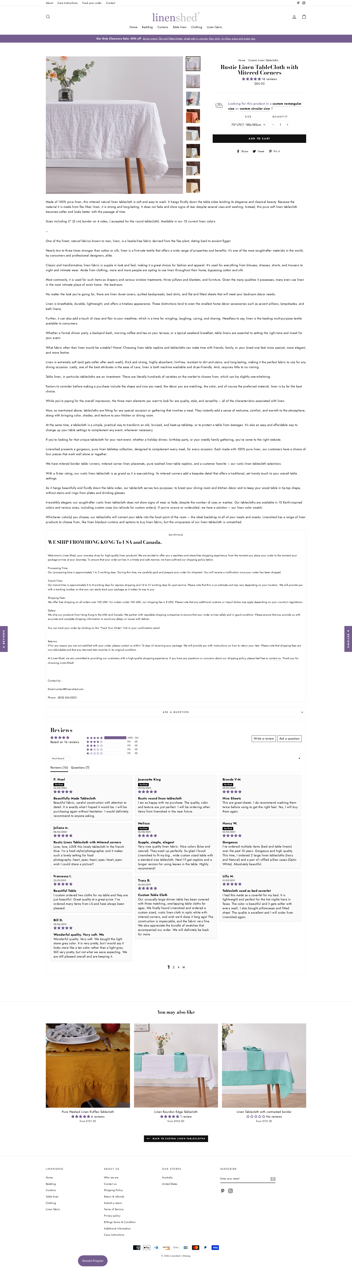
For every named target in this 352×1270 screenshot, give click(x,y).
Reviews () (59, 767)
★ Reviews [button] (348, 639)
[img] (91, 792)
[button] (252, 79)
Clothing (196, 27)
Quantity (280, 116)
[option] (176, 39)
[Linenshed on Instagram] (230, 1190)
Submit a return (113, 1203)
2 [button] (174, 967)
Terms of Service (113, 1209)
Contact (110, 3)
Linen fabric (214, 27)
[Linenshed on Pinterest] (222, 1190)
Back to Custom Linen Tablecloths (179, 1138)
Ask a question (176, 712)
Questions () (80, 767)
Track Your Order (111, 628)
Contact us (110, 1184)
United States (169, 1184)
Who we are (111, 1177)
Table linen (180, 27)
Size (248, 116)
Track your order (92, 3)
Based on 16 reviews (64, 742)
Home (133, 27)
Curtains (162, 27)
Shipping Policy (113, 1190)
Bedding (147, 27)
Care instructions (114, 1235)
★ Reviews (4, 639)
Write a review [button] (264, 738)
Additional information (117, 1228)
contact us (275, 658)
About (49, 3)
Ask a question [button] (289, 738)
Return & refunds (114, 1196)
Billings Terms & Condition (120, 1222)
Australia (167, 1177)
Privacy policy (112, 1215)
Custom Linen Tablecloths (263, 60)
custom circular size (255, 108)
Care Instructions (68, 3)
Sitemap (187, 1255)
